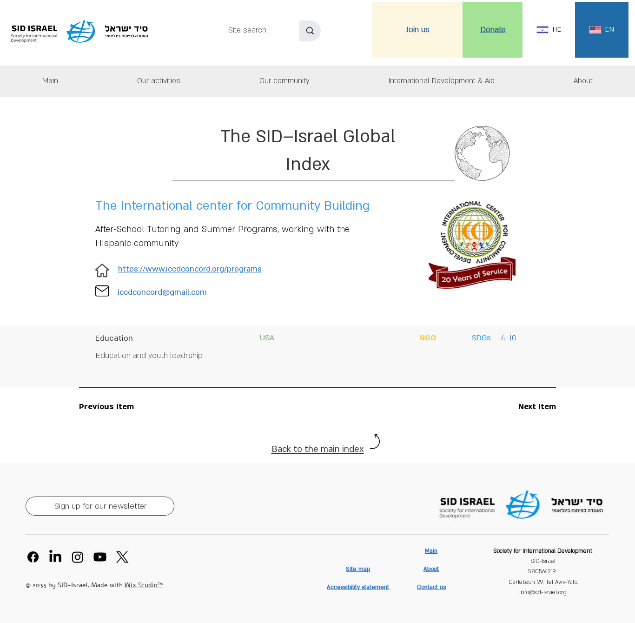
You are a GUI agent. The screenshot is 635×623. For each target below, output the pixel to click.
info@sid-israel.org (543, 592)
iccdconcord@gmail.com (162, 292)
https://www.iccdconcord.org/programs (190, 269)
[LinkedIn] (55, 557)
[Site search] (310, 30)
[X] (122, 557)
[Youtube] (100, 557)
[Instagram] (77, 557)
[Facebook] (33, 557)
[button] (583, 81)
